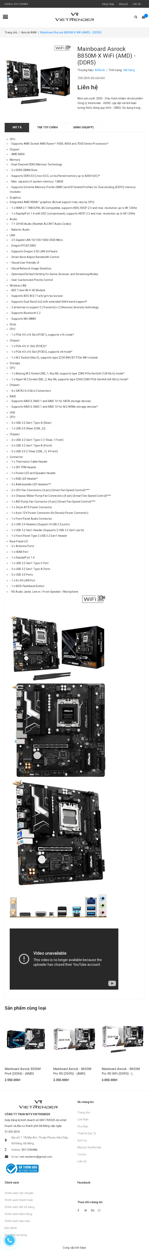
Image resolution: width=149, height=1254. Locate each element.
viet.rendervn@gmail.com (36, 1156)
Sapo (83, 1247)
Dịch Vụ (82, 1140)
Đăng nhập (108, 4)
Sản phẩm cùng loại (25, 1008)
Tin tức (81, 1154)
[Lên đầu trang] (142, 1242)
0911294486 (21, 4)
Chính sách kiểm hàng (18, 1214)
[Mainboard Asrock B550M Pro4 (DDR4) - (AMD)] (26, 1038)
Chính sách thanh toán (19, 1200)
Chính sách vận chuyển (19, 1193)
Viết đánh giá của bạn (91, 77)
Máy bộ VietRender (89, 1147)
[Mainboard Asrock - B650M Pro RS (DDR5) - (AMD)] (74, 1038)
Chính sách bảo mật (17, 1221)
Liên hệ (136, 4)
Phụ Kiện (82, 1126)
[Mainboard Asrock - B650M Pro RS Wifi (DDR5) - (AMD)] (123, 1038)
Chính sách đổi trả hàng (19, 1207)
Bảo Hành (11, 1228)
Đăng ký (123, 4)
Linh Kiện (82, 1119)
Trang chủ (83, 1112)
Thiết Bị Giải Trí (86, 1133)
